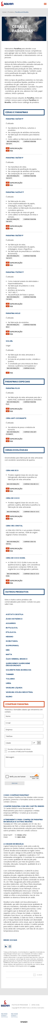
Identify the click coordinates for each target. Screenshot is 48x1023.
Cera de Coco (13, 498)
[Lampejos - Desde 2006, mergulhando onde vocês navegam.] (24, 1022)
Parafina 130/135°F (14, 158)
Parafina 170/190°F (15, 272)
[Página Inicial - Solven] (5, 1006)
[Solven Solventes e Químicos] (12, 3)
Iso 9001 (4, 1014)
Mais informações (13, 141)
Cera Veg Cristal (14, 526)
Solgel (9, 341)
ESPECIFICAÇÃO (16, 548)
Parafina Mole (13, 313)
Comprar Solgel (29, 368)
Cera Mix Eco (12, 470)
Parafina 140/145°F (15, 192)
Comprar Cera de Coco (31, 511)
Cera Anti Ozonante (16, 418)
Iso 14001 (14, 1014)
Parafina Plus (13, 388)
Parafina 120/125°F (14, 119)
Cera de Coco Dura (15, 558)
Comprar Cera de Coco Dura (22, 575)
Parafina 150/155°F (14, 235)
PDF (8, 148)
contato (32, 966)
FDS (11, 151)
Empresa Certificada (4, 1016)
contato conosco (9, 802)
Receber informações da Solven (19, 749)
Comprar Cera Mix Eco (31, 484)
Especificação (16, 148)
